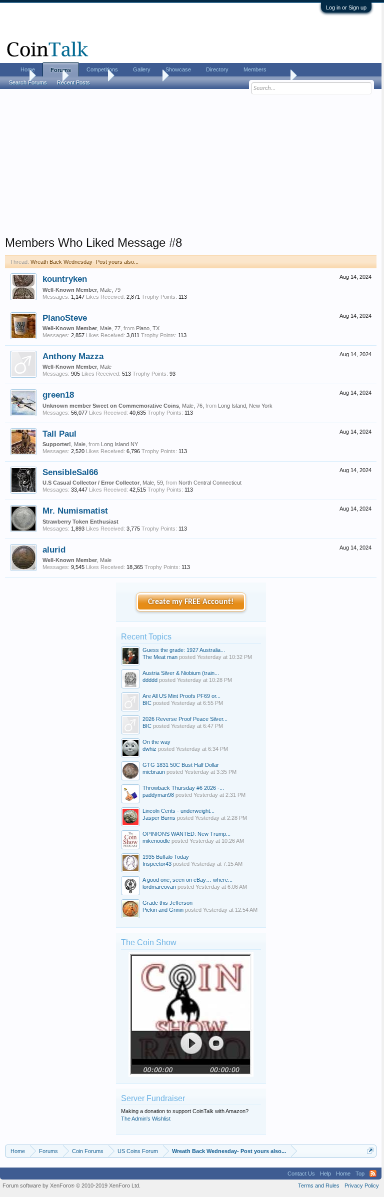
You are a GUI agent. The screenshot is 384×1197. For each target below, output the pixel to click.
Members (255, 69)
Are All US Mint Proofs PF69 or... (181, 696)
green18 (58, 395)
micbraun (153, 772)
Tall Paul (59, 434)
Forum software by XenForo (71, 1186)
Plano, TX (148, 328)
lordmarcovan (159, 887)
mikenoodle (156, 841)
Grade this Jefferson (167, 903)
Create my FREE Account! (191, 602)
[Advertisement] (190, 165)
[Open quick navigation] (370, 1151)
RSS (373, 1173)
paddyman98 (158, 795)
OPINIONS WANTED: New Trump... (186, 834)
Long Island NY (119, 444)
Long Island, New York (245, 406)
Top (360, 1174)
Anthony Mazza (73, 356)
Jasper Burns (159, 818)
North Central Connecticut (210, 483)
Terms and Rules (319, 1186)
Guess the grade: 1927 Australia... (183, 650)
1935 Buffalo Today (165, 857)
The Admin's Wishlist (145, 1119)
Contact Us (301, 1174)
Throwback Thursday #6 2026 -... (183, 788)
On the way (156, 742)
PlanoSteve (64, 318)
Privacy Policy (361, 1186)
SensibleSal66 (70, 472)
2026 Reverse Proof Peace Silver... (185, 719)
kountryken (64, 279)
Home (27, 69)
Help (325, 1174)
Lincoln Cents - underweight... (178, 811)
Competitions (102, 69)
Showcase (178, 69)
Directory (217, 69)
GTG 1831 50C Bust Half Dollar (180, 765)
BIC (147, 703)
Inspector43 (157, 864)
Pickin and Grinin (163, 910)
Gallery (141, 69)
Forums (60, 70)
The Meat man (160, 657)
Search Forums (28, 82)
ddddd (150, 680)
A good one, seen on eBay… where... (187, 880)
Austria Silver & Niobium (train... (180, 673)
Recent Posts (73, 82)
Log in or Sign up (346, 7)
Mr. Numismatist (75, 511)
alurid (54, 550)
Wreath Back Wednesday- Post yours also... (84, 262)
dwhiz (149, 749)
